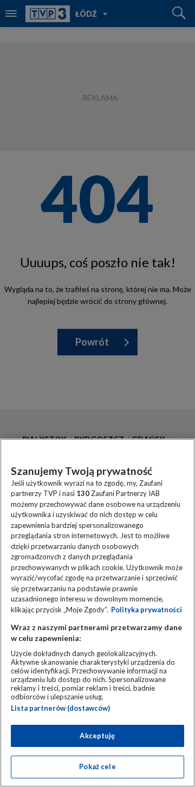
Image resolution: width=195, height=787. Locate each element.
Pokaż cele (97, 766)
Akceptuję (97, 735)
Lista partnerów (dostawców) (60, 708)
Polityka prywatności (146, 609)
